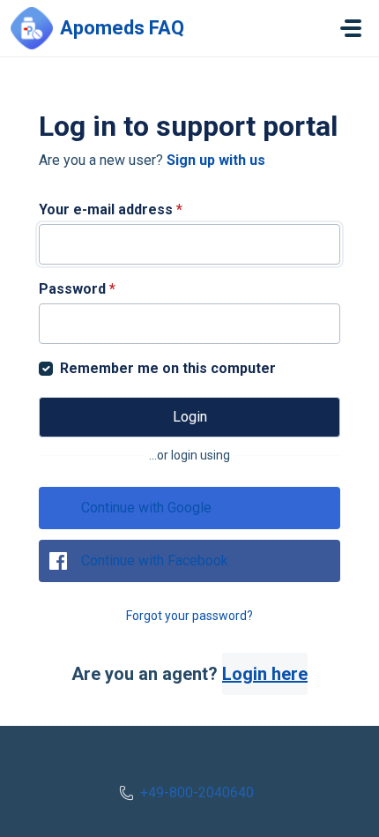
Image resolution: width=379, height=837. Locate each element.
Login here (265, 673)
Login (190, 416)
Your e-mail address (110, 209)
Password (77, 288)
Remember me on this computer (168, 368)
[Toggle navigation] (350, 28)
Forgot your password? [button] (189, 616)
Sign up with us (216, 160)
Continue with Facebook (154, 560)
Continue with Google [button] (146, 507)
